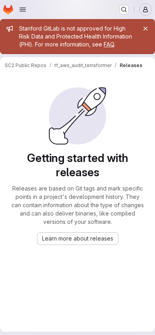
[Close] (145, 28)
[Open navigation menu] (22, 9)
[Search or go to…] (124, 9)
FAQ (109, 44)
